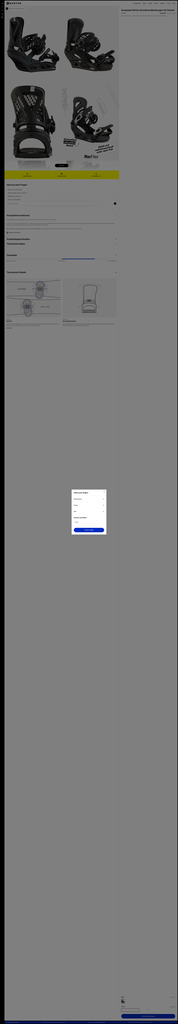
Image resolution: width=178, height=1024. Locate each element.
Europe (76, 505)
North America (78, 499)
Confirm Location (89, 530)
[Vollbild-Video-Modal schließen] (104, 491)
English (76, 522)
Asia (75, 511)
